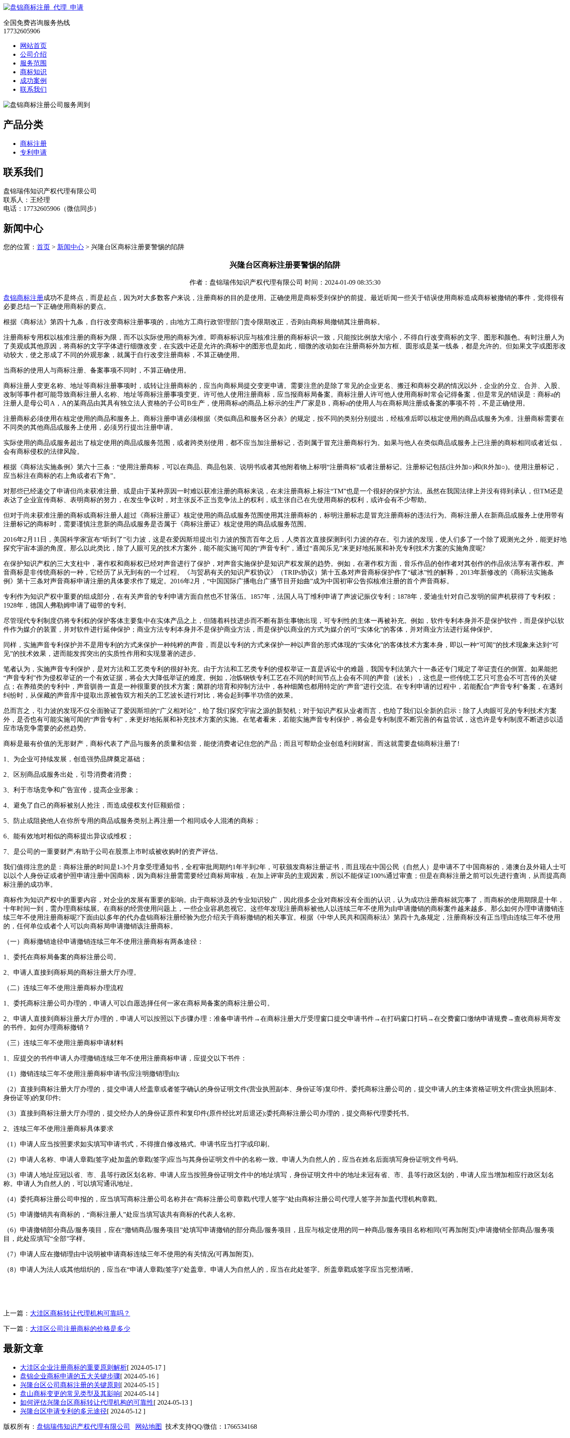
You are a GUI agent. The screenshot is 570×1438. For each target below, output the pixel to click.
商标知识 (33, 71)
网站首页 (33, 45)
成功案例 (33, 80)
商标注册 (33, 143)
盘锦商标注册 (23, 297)
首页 (43, 246)
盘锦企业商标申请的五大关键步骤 (70, 1376)
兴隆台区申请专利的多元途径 (63, 1411)
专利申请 (33, 152)
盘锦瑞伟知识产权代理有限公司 (83, 1426)
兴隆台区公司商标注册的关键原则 (70, 1384)
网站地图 (148, 1426)
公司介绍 (33, 54)
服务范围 (33, 63)
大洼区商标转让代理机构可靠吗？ (80, 1313)
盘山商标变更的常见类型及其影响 (70, 1393)
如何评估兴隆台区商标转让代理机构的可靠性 (87, 1402)
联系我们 (33, 89)
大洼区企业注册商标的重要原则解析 (73, 1367)
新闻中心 (70, 246)
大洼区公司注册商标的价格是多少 (80, 1328)
